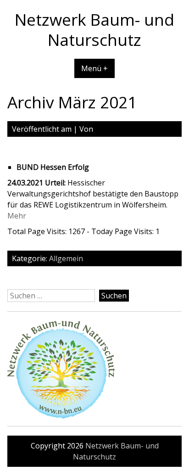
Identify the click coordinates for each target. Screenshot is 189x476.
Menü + (94, 68)
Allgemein (66, 258)
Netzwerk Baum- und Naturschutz (94, 29)
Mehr (16, 216)
